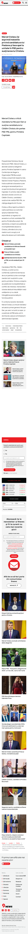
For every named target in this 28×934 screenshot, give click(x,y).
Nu (6, 454)
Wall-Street (4, 927)
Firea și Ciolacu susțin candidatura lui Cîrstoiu (11, 253)
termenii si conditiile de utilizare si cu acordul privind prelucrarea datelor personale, (15, 545)
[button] (23, 3)
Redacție (18, 881)
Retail (19, 927)
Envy (16, 927)
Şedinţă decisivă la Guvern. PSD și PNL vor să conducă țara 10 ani (14, 260)
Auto (4, 896)
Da (6, 450)
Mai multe (14, 585)
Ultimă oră (6, 876)
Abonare (14, 556)
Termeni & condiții (19, 890)
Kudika (9, 927)
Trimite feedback (9, 470)
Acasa (3, 843)
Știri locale (6, 879)
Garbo (13, 927)
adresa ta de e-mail (14, 533)
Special (5, 899)
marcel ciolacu (8, 325)
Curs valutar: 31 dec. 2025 (14, 480)
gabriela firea (12, 327)
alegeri (12, 329)
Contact (18, 897)
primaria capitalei (5, 329)
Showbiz (5, 884)
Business (6, 890)
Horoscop (6, 893)
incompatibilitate (18, 329)
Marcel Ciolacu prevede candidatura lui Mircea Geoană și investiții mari (13, 246)
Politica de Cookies (19, 885)
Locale (11, 843)
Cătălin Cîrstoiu (5, 327)
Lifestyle (5, 887)
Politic (4, 33)
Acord (17, 894)
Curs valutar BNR (21, 876)
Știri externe (7, 881)
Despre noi (19, 879)
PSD (17, 327)
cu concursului (14, 548)
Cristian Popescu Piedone (17, 325)
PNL (20, 327)
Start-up (23, 927)
